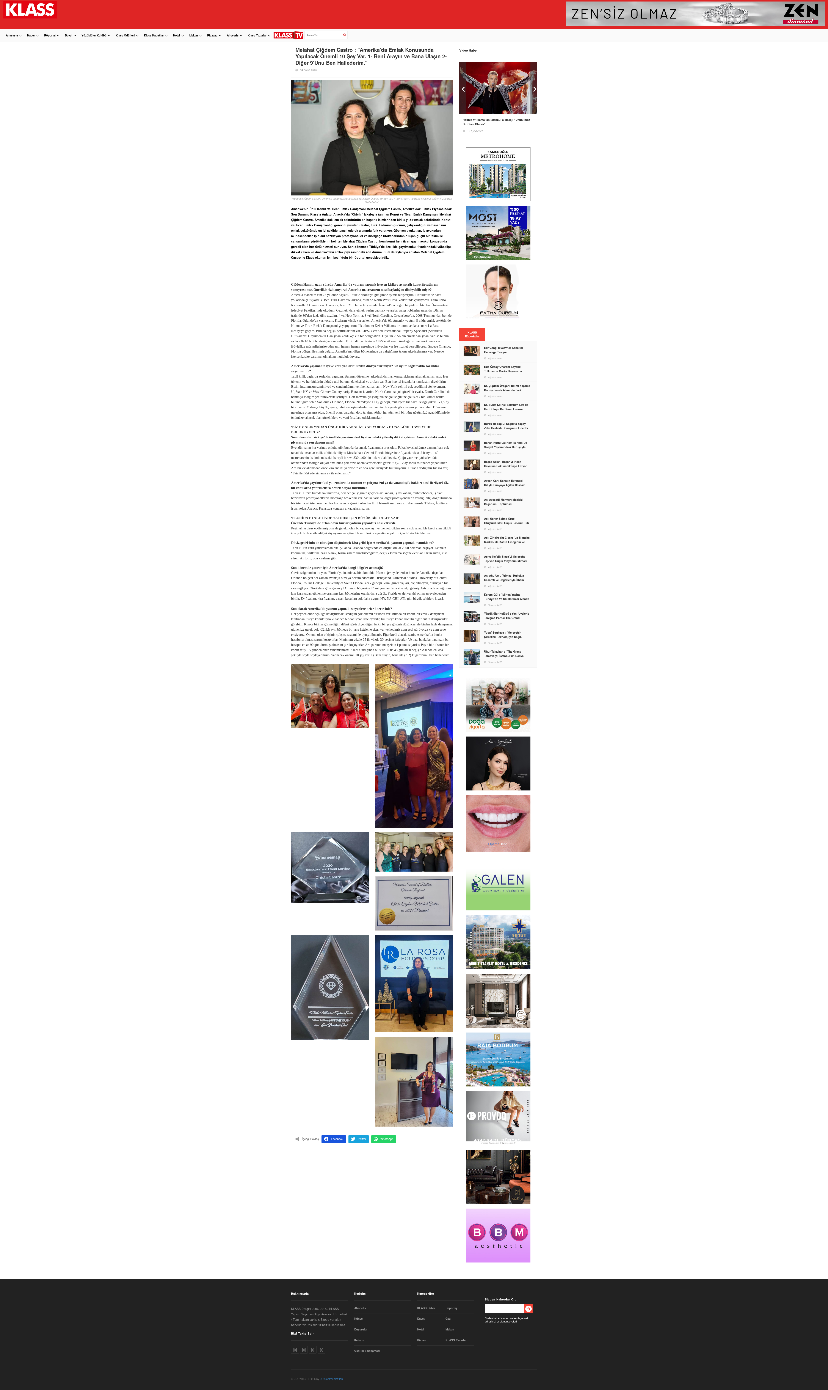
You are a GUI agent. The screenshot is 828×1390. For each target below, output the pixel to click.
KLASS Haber (426, 1308)
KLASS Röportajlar (472, 334)
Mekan (193, 35)
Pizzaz (421, 1340)
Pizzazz (212, 35)
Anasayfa (12, 35)
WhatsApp (386, 1139)
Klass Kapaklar (154, 35)
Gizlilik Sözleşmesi (367, 1351)
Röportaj (50, 35)
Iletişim (359, 1340)
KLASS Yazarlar (456, 1340)
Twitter (362, 1139)
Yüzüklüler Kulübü (94, 35)
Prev (462, 88)
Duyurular (360, 1329)
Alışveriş (232, 35)
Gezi (448, 1319)
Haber (31, 35)
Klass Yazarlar (257, 35)
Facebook (337, 1139)
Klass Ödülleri (125, 35)
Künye (358, 1319)
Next (533, 88)
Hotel (176, 35)
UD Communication (331, 1379)
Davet (68, 35)
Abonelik (360, 1308)
